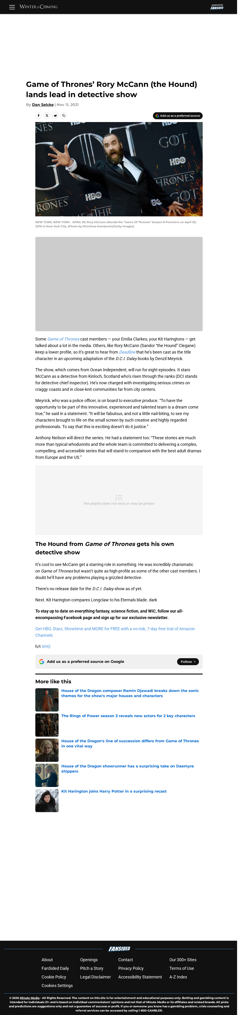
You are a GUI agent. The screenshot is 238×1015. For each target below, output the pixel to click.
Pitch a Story (91, 968)
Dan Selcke (43, 104)
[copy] (63, 115)
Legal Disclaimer (95, 976)
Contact (125, 959)
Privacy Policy (131, 968)
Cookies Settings (57, 985)
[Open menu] (12, 7)
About (47, 959)
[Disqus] (128, 874)
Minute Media (30, 998)
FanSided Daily (55, 968)
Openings (89, 959)
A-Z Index (178, 976)
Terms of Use (181, 968)
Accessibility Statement (140, 976)
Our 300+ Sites (182, 959)
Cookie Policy (54, 976)
